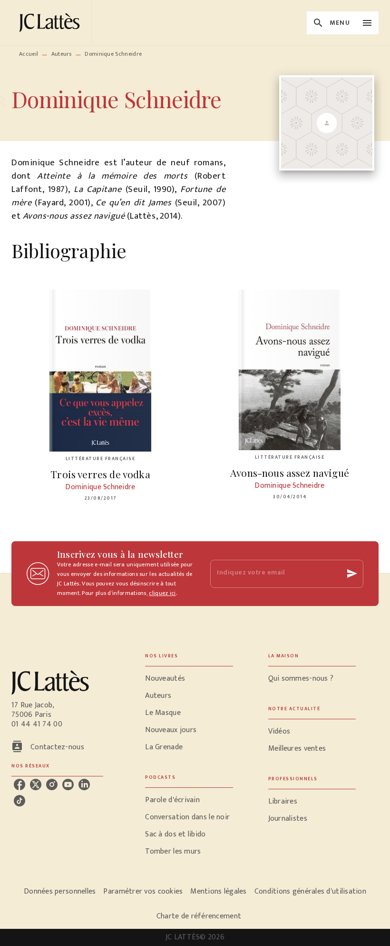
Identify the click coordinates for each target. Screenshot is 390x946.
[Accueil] (51, 22)
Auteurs (61, 54)
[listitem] (19, 784)
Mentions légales (218, 891)
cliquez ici (162, 593)
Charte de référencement (198, 916)
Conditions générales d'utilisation (310, 891)
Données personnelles (60, 891)
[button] (189, 678)
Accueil (28, 54)
